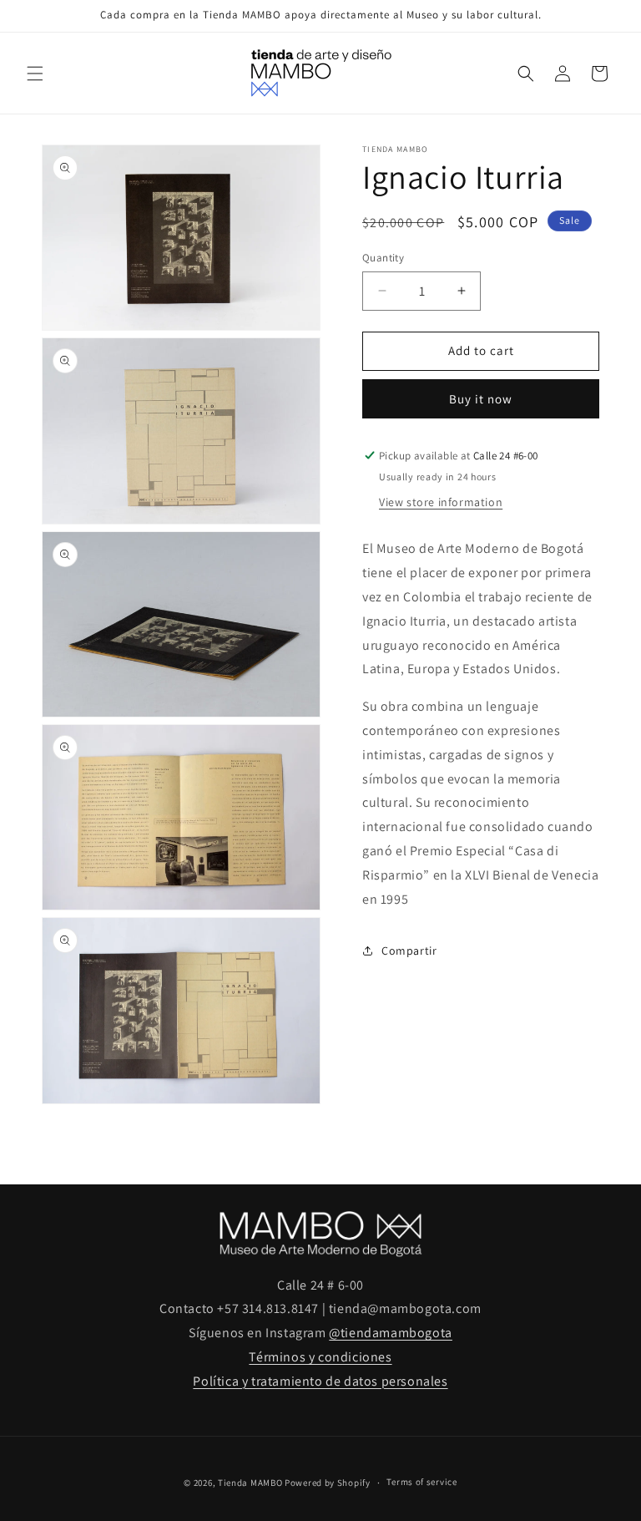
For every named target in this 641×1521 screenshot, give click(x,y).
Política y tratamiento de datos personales (320, 1381)
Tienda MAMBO (250, 1482)
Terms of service (421, 1482)
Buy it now (480, 399)
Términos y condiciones (320, 1357)
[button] (35, 73)
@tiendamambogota (390, 1332)
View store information (440, 502)
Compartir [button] (409, 950)
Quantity (383, 258)
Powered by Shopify (328, 1482)
